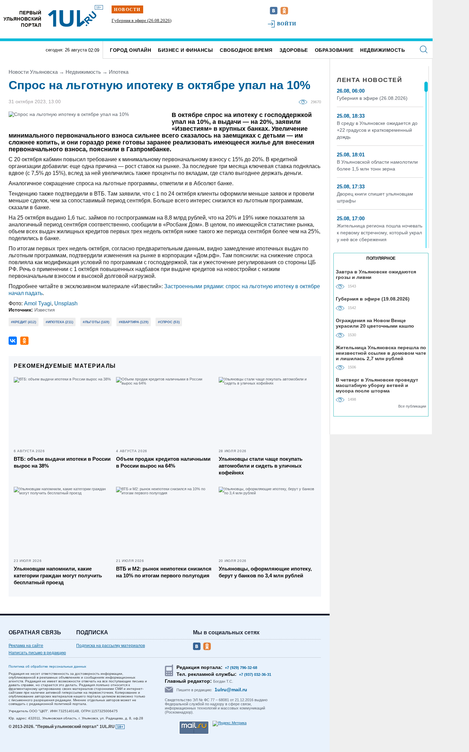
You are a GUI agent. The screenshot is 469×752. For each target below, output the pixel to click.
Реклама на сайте (26, 645)
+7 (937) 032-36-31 (255, 674)
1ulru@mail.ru (231, 689)
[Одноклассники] (24, 341)
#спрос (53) (169, 322)
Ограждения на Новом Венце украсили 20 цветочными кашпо (375, 323)
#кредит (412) (23, 322)
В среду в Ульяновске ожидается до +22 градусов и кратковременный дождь (377, 130)
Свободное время (246, 50)
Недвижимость (382, 50)
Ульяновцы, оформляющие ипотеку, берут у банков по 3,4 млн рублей (265, 572)
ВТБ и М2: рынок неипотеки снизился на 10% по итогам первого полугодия (163, 572)
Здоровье (293, 50)
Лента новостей (369, 80)
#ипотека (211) (59, 322)
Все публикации (412, 406)
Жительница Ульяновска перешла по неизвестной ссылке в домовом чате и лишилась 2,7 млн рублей (381, 353)
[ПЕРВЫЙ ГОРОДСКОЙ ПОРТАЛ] (22, 18)
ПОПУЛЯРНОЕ (381, 258)
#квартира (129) (133, 322)
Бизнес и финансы (185, 50)
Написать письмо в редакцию (37, 652)
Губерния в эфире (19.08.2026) (373, 299)
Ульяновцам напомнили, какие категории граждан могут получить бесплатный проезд (58, 575)
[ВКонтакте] (13, 341)
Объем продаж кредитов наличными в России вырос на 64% (163, 462)
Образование (334, 50)
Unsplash (66, 303)
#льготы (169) (96, 322)
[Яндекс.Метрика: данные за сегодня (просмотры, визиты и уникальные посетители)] (230, 723)
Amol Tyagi (38, 303)
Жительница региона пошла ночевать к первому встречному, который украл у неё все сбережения (379, 232)
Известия (44, 310)
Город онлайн (130, 50)
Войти (287, 23)
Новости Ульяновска (33, 72)
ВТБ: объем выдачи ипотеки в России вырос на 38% (62, 462)
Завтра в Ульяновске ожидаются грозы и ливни (376, 274)
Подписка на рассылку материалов (110, 645)
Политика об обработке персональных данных (47, 666)
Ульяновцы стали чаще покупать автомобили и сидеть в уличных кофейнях (260, 465)
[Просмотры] (305, 101)
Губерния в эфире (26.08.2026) (141, 20)
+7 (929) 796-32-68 (241, 668)
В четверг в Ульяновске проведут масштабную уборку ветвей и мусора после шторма (377, 385)
